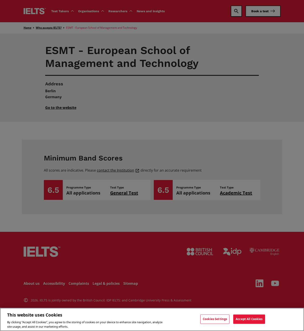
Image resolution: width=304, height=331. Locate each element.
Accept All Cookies (249, 319)
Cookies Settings (215, 319)
